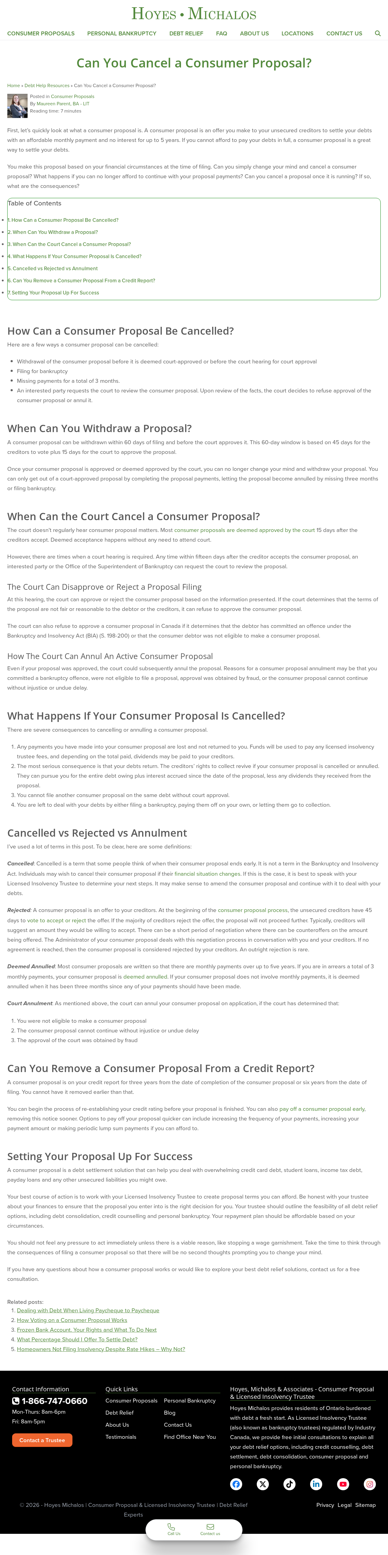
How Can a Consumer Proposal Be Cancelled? (65, 220)
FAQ (221, 33)
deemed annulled (145, 976)
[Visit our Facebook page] (236, 1484)
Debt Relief (186, 33)
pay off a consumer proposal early (321, 1108)
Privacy (325, 1505)
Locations (297, 33)
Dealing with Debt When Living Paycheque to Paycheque (88, 1310)
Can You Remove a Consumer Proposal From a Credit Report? (84, 280)
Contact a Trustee (42, 1440)
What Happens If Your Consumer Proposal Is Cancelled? (77, 256)
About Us (254, 33)
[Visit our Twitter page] (263, 1484)
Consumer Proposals (41, 33)
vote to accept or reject (56, 920)
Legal (345, 1505)
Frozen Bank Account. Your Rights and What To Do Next (87, 1329)
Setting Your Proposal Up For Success (55, 292)
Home (13, 85)
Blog (170, 1412)
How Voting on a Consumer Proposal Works (72, 1320)
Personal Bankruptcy (121, 33)
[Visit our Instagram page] (370, 1484)
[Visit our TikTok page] (289, 1484)
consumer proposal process (253, 910)
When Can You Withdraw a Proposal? (55, 232)
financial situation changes (207, 873)
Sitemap (365, 1505)
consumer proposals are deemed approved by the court (244, 530)
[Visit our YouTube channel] (343, 1484)
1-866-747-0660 (53, 1400)
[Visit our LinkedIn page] (316, 1484)
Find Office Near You (190, 1436)
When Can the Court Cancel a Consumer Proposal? (72, 244)
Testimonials (120, 1436)
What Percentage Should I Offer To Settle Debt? (77, 1339)
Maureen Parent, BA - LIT (63, 103)
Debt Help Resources (47, 85)
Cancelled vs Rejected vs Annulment (55, 268)
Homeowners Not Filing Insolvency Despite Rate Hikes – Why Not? (101, 1349)
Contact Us (344, 33)
